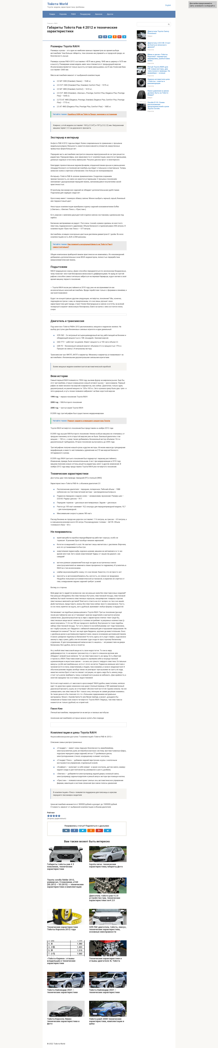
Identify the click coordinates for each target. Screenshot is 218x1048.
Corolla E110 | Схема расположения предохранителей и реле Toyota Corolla (158, 105)
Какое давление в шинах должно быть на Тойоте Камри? (158, 93)
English (168, 5)
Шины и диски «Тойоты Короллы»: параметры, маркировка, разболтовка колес (159, 57)
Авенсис (98, 14)
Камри (52, 14)
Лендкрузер (85, 14)
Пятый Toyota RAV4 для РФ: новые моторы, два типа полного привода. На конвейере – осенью (159, 70)
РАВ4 (73, 14)
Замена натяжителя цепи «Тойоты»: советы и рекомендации (159, 81)
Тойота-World (57, 4)
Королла (63, 14)
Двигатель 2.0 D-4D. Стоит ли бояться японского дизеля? (159, 45)
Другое (110, 14)
